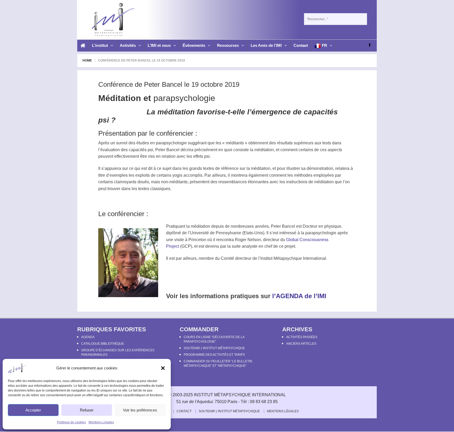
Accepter (33, 410)
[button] (163, 368)
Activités (128, 45)
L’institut (100, 45)
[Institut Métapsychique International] (112, 19)
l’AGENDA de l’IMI (298, 295)
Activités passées (301, 337)
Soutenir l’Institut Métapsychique (214, 348)
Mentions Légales (101, 422)
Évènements (194, 45)
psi (150, 150)
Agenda (88, 337)
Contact (300, 45)
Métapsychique (288, 258)
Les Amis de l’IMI (266, 45)
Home (87, 60)
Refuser (87, 410)
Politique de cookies (71, 422)
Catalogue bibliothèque (102, 343)
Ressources (228, 45)
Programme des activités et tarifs (214, 355)
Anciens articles (301, 343)
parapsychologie (184, 98)
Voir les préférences (140, 410)
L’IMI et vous (159, 45)
